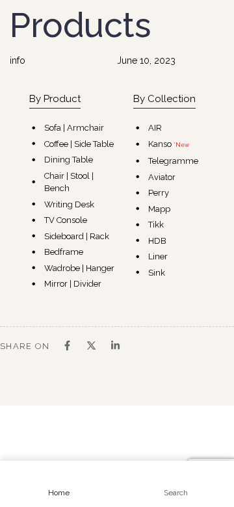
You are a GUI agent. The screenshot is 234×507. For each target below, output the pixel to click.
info (17, 60)
